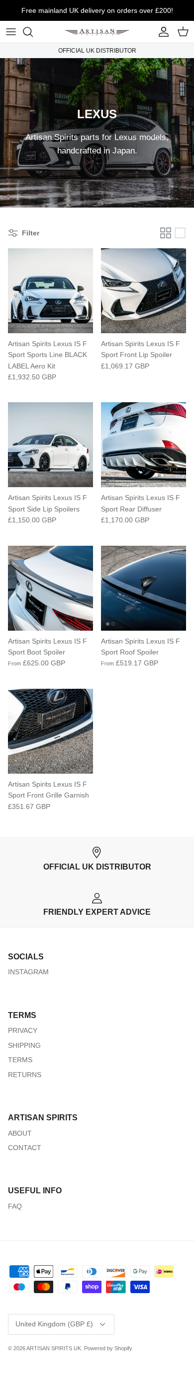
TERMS (20, 1060)
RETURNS (24, 1075)
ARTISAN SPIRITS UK (53, 1348)
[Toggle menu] (11, 32)
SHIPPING (24, 1045)
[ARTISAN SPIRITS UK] (97, 31)
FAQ (15, 1206)
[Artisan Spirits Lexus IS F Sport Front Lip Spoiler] (143, 290)
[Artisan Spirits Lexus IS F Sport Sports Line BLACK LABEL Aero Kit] (50, 290)
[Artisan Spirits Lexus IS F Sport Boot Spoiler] (50, 588)
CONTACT (24, 1148)
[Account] (161, 32)
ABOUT (20, 1133)
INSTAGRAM (28, 972)
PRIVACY (22, 1030)
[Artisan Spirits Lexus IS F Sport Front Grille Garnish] (50, 731)
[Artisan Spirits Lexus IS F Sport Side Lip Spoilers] (50, 444)
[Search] (33, 32)
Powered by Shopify (108, 1348)
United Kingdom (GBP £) (54, 1324)
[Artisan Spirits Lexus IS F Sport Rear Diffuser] (143, 444)
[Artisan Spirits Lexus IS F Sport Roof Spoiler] (143, 588)
